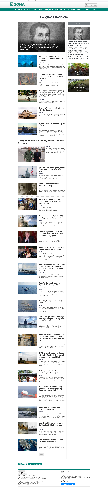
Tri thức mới (41, 62)
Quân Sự (41, 80)
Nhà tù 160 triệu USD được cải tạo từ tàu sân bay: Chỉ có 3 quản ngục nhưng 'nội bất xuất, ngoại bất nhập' (52, 267)
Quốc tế (51, 9)
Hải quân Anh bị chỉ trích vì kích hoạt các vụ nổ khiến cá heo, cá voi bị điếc (51, 58)
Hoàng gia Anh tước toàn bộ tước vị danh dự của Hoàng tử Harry (52, 248)
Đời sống (93, 9)
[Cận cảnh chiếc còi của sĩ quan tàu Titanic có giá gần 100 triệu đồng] (27, 428)
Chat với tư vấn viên (69, 484)
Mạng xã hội (78, 72)
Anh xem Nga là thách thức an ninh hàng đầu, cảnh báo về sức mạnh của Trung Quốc (51, 234)
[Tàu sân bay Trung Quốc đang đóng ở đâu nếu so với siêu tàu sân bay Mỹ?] (27, 79)
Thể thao (56, 9)
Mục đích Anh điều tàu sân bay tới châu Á (52, 125)
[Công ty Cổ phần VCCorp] (36, 472)
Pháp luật (73, 9)
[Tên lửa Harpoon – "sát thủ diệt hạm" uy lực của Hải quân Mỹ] (27, 221)
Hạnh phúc (20, 9)
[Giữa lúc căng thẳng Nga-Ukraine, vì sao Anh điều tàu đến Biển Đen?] (27, 172)
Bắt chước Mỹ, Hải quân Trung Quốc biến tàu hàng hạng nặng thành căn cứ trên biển (50, 389)
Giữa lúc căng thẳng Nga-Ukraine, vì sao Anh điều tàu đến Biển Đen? (52, 169)
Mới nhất (15, 9)
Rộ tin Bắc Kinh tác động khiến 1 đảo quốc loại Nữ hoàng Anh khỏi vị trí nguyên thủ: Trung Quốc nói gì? (51, 337)
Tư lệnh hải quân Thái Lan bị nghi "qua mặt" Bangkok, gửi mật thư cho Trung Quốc (51, 319)
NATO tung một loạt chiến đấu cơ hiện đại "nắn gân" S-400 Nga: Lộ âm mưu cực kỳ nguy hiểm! (51, 355)
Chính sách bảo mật (65, 481)
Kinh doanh (34, 9)
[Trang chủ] (17, 4)
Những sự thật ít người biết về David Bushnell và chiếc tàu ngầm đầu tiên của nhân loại (39, 47)
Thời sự (28, 9)
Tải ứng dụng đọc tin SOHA (35, 464)
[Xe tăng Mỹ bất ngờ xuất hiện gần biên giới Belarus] (27, 113)
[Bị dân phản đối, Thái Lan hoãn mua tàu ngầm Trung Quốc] (27, 376)
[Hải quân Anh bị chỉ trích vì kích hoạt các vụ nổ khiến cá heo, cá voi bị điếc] (27, 61)
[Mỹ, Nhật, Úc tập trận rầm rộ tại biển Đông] (27, 306)
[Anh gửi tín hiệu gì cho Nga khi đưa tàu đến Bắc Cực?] (27, 412)
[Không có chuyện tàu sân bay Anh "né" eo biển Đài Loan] (31, 154)
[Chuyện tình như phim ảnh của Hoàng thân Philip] (27, 189)
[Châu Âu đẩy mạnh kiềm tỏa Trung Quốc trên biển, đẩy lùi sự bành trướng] (27, 288)
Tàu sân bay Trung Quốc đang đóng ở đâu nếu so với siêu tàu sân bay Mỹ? (51, 76)
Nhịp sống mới (62, 9)
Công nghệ (87, 9)
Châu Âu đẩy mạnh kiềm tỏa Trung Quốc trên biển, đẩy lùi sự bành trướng (51, 285)
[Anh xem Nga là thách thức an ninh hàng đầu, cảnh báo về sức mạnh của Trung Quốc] (27, 237)
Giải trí (67, 9)
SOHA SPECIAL (41, 0)
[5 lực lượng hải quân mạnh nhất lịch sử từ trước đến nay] (27, 445)
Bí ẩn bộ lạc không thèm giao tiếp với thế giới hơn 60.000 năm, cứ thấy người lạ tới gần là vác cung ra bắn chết (51, 94)
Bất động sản (40, 9)
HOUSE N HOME (22, 0)
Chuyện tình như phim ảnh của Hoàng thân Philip (50, 185)
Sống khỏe (79, 9)
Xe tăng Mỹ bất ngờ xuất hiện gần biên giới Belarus (51, 109)
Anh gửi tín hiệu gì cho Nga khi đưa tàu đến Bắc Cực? (50, 408)
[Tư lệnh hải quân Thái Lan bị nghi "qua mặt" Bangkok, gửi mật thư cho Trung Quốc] (27, 322)
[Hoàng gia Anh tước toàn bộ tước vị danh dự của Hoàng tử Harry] (27, 252)
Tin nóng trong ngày (78, 87)
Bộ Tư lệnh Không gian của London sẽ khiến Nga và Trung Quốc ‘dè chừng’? (50, 201)
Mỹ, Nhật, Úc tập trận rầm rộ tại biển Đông (50, 302)
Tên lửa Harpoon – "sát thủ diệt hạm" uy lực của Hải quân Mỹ (51, 217)
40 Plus (46, 9)
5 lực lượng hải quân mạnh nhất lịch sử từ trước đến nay (51, 441)
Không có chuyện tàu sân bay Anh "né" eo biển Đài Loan (41, 142)
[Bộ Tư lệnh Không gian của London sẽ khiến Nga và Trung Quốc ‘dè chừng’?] (27, 204)
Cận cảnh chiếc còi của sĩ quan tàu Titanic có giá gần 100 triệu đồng (51, 425)
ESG (24, 9)
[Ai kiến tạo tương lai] (90, 5)
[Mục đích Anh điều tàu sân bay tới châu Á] (27, 129)
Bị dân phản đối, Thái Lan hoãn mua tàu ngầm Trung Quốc (51, 372)
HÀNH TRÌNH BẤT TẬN (32, 0)
